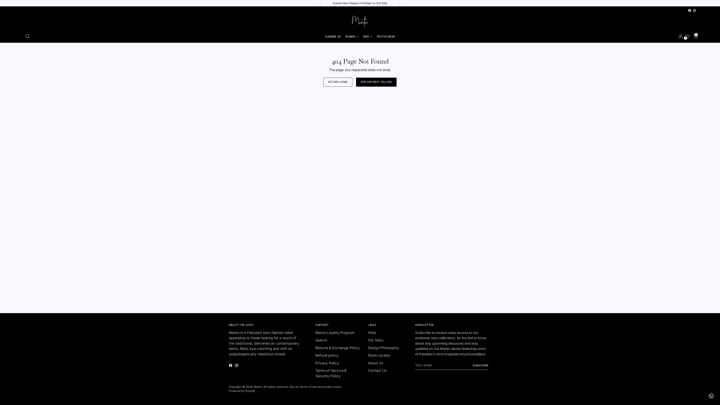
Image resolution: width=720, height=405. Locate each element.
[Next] (399, 3)
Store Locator (379, 355)
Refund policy (326, 355)
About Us (375, 363)
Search (321, 340)
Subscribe (480, 365)
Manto (258, 386)
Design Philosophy (383, 348)
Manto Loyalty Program (335, 333)
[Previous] (320, 3)
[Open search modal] (27, 36)
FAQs (372, 333)
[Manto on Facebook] (689, 10)
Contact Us (377, 370)
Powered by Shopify (242, 391)
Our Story (376, 340)
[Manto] (360, 21)
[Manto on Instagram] (694, 10)
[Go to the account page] (679, 36)
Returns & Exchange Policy (337, 348)
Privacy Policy (327, 363)
